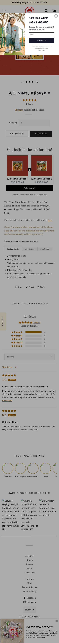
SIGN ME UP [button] (42, 40)
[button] (56, 16)
